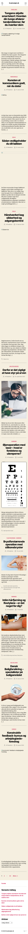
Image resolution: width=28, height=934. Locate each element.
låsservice (6, 359)
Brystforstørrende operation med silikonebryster (14, 544)
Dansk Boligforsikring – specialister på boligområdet (14, 671)
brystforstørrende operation (10, 586)
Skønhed (18, 538)
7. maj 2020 (20, 609)
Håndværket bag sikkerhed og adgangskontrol (14, 217)
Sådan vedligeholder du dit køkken (14, 142)
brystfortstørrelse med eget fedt (11, 587)
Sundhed (14, 441)
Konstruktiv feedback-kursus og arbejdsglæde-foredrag (14, 737)
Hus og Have (14, 662)
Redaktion (9, 28)
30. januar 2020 (20, 678)
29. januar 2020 (20, 745)
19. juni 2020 (20, 551)
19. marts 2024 (20, 147)
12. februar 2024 (20, 224)
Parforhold (14, 76)
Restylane (20, 655)
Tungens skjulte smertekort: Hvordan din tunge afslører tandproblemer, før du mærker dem (14, 19)
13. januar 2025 (20, 89)
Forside (3, 883)
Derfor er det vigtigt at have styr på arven (14, 371)
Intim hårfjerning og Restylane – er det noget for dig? (13, 602)
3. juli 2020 (20, 457)
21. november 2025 (20, 28)
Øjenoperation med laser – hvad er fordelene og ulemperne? (14, 449)
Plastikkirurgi (11, 538)
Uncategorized (14, 366)
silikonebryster (7, 589)
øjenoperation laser (8, 530)
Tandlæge (14, 9)
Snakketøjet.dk (14, 3)
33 (10, 876)
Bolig (14, 137)
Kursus (14, 729)
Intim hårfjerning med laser (10, 655)
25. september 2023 (20, 376)
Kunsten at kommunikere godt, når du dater (14, 83)
